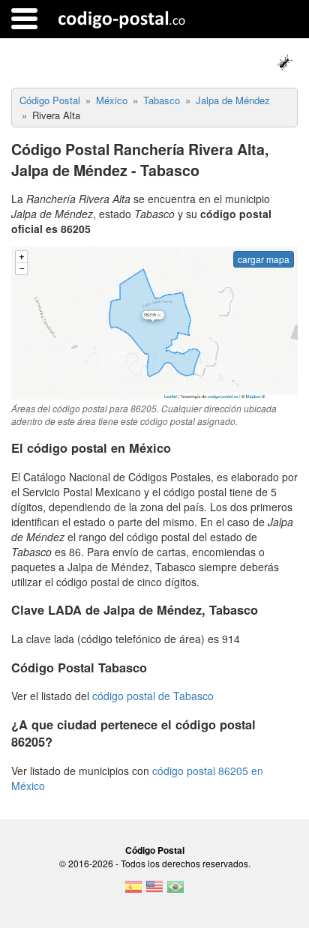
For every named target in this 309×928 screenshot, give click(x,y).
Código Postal (154, 850)
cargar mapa (264, 259)
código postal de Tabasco (153, 695)
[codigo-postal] (121, 18)
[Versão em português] (175, 891)
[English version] (154, 891)
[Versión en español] (133, 891)
